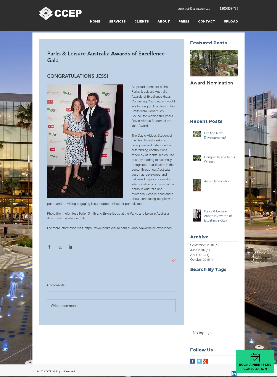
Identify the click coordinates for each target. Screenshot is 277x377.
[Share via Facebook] (49, 247)
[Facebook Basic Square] (192, 361)
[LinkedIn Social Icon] (234, 373)
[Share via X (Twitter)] (60, 247)
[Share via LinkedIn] (70, 247)
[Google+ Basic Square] (205, 361)
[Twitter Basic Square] (199, 361)
